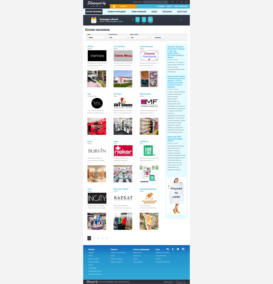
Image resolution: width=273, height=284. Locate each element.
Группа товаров (134, 34)
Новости (169, 6)
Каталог (123, 6)
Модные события (116, 262)
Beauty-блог (182, 11)
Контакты (159, 259)
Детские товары (94, 259)
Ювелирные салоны (95, 271)
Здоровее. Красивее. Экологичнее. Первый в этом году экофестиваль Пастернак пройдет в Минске (175, 52)
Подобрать (158, 37)
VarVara (90, 46)
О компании (161, 6)
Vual (89, 94)
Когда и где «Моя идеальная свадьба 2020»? (174, 138)
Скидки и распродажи (117, 11)
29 (137, 19)
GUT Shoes (118, 94)
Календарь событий (109, 19)
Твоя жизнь (167, 11)
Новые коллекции (138, 11)
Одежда (91, 253)
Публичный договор (162, 253)
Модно (154, 11)
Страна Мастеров (146, 46)
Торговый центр (113, 34)
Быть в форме (138, 262)
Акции (113, 256)
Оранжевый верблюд (148, 189)
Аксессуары (92, 268)
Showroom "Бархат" (121, 189)
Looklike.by (144, 141)
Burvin (89, 141)
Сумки (91, 265)
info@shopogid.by (168, 282)
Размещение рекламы (163, 262)
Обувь (91, 256)
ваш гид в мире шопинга (96, 6)
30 (144, 19)
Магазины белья (94, 262)
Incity (89, 189)
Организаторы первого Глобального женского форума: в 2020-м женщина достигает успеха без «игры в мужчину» (176, 81)
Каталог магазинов (94, 11)
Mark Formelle (145, 94)
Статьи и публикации (181, 6)
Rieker (116, 141)
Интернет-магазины (95, 274)
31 (150, 19)
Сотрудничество (161, 256)
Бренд (89, 34)
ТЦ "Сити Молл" (120, 46)
